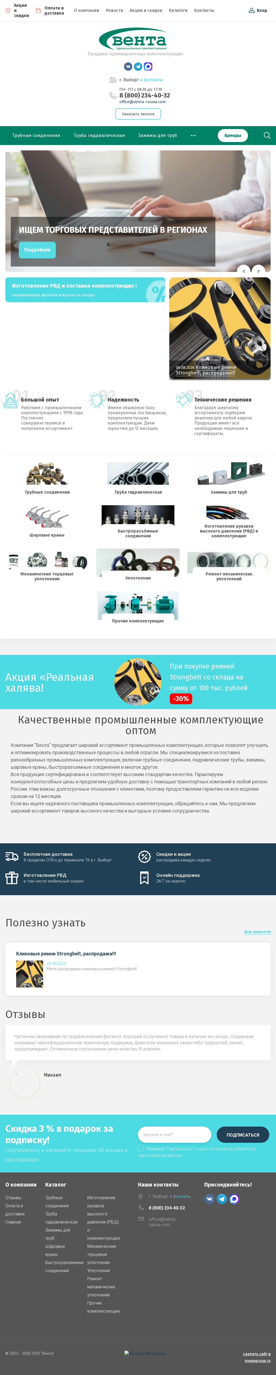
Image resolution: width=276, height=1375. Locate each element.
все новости (257, 931)
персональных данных (160, 1155)
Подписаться (243, 1135)
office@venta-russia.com (142, 101)
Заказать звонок (138, 114)
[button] (243, 271)
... (193, 134)
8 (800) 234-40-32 (144, 95)
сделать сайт (255, 1354)
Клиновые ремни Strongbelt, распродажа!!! (66, 953)
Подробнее (37, 250)
